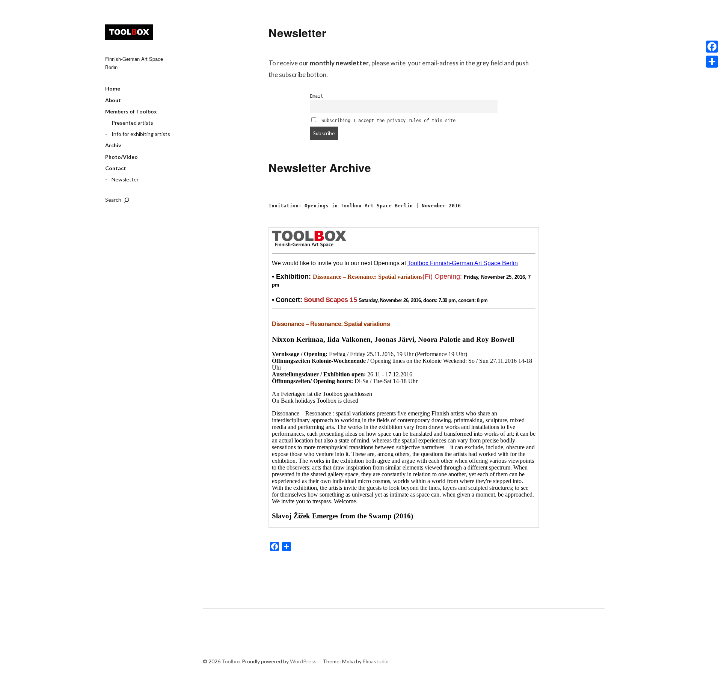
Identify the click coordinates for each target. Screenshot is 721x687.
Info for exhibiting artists (141, 134)
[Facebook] (711, 46)
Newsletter (125, 179)
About (113, 100)
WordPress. (304, 661)
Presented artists (132, 122)
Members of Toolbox (131, 111)
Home (112, 88)
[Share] (711, 61)
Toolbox (129, 32)
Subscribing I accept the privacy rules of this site (387, 120)
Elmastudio (376, 661)
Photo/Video (121, 157)
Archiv (113, 145)
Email (316, 96)
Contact (115, 168)
